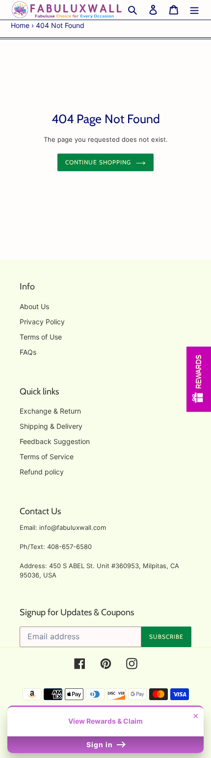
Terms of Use (41, 337)
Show (198, 379)
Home (20, 25)
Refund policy (42, 472)
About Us (34, 306)
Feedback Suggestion (55, 441)
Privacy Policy (42, 321)
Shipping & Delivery (51, 426)
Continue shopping (98, 162)
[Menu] (194, 10)
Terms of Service (47, 456)
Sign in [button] (100, 744)
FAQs (28, 352)
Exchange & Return (50, 411)
